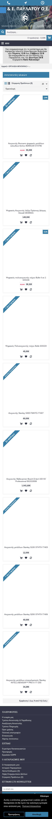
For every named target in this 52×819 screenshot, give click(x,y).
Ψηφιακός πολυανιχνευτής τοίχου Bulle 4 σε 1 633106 (26, 278)
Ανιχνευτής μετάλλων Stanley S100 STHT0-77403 (26, 547)
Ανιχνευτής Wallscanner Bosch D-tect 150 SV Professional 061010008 (26, 480)
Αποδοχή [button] (36, 814)
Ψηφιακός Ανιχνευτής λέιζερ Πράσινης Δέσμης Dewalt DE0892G (26, 211)
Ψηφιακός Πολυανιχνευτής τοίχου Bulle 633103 (26, 346)
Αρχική (4, 66)
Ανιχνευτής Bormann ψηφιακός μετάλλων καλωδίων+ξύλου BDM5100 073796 (26, 144)
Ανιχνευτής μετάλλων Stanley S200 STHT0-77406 (26, 614)
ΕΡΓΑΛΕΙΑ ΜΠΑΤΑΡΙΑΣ (18, 66)
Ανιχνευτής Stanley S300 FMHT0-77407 (26, 413)
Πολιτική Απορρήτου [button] (31, 806)
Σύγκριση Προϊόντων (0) (22, 83)
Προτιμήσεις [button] (14, 814)
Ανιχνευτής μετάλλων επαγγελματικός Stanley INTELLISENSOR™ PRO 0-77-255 (26, 681)
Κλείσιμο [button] (44, 796)
